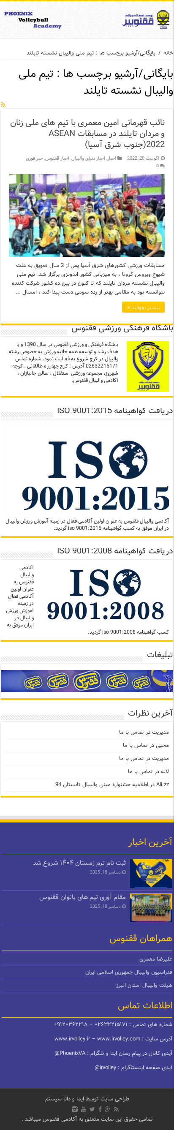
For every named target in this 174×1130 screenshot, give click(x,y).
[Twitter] (92, 1109)
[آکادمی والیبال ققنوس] (87, 19)
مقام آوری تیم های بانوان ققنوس (82, 897)
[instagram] (75, 1109)
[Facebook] (100, 1109)
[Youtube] (83, 1109)
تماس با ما (131, 732)
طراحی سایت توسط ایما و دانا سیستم (87, 1099)
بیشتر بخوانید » (143, 307)
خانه (168, 53)
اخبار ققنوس (57, 158)
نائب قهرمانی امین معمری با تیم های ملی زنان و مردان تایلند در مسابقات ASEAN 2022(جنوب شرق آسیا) (87, 133)
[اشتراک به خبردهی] (3, 105)
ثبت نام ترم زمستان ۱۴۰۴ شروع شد (79, 863)
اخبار (111, 158)
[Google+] (107, 1109)
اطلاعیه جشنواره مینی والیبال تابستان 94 (101, 784)
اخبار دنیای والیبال (88, 158)
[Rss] (116, 1109)
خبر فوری (34, 158)
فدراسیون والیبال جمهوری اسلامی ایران (128, 972)
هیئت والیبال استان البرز (144, 985)
